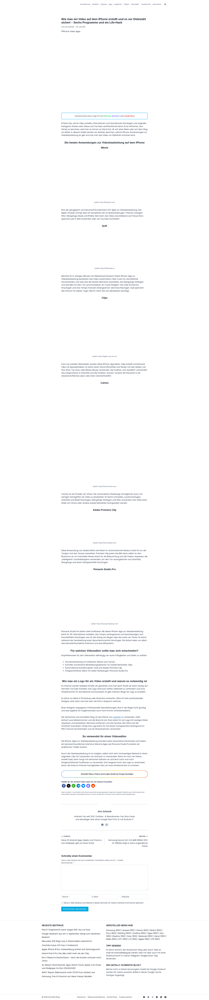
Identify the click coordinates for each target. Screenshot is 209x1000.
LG (130, 939)
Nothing (121, 933)
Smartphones (85, 4)
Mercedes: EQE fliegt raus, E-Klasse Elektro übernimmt (67, 941)
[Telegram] (152, 997)
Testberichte (146, 4)
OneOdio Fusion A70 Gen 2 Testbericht (60, 945)
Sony (129, 936)
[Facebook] (144, 997)
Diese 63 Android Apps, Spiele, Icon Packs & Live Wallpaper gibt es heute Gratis (81, 840)
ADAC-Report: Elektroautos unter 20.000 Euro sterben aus (68, 972)
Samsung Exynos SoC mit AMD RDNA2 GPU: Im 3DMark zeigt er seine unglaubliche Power (128, 841)
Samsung (110, 930)
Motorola (143, 936)
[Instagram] (165, 997)
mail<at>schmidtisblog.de (118, 952)
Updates (104, 4)
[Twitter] (148, 997)
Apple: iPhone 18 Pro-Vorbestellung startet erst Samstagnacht (71, 949)
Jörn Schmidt (69, 27)
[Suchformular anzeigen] (165, 4)
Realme (116, 936)
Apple (141, 939)
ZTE (152, 939)
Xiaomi (139, 930)
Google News (129, 116)
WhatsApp (107, 116)
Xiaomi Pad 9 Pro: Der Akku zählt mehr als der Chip (65, 953)
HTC (120, 939)
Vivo (162, 933)
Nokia (108, 939)
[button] (64, 786)
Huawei (125, 930)
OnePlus (136, 933)
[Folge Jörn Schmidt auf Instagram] (107, 825)
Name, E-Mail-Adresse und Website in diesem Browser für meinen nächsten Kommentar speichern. (104, 903)
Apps (110, 4)
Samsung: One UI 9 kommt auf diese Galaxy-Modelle (67, 976)
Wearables (135, 4)
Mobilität (95, 4)
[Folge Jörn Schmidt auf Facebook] (102, 825)
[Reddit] (157, 997)
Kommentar (67, 863)
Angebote (118, 4)
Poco (108, 933)
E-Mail (95, 897)
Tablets (126, 4)
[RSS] (161, 997)
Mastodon (116, 116)
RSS (118, 930)
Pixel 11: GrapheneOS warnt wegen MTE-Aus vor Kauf (66, 929)
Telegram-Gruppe (139, 955)
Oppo (150, 933)
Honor (157, 936)
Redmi (153, 930)
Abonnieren (157, 4)
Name (65, 897)
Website (125, 897)
